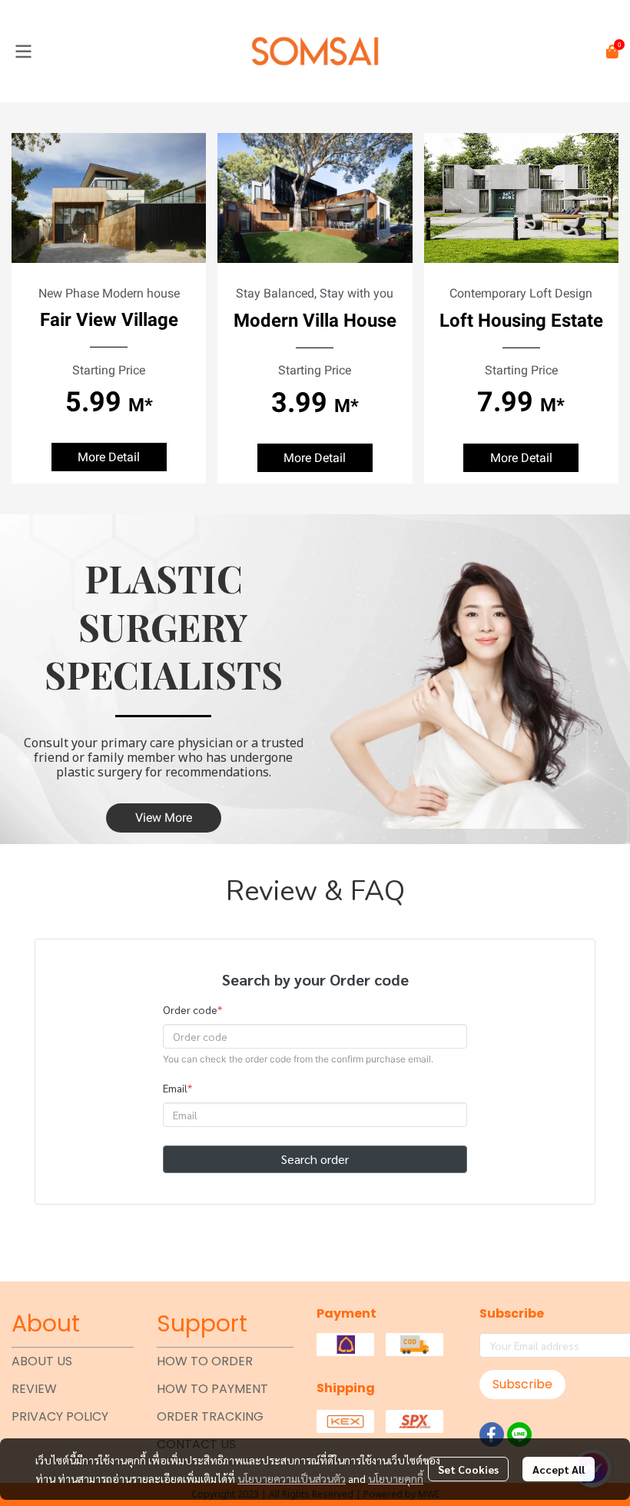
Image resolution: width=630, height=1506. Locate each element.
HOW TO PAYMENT (212, 1389)
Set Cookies (468, 1469)
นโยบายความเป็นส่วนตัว (291, 1478)
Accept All (558, 1469)
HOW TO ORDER (205, 1361)
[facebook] (491, 1434)
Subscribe (522, 1384)
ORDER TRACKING (210, 1416)
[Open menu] (23, 51)
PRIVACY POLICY (60, 1416)
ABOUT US (42, 1361)
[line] (519, 1434)
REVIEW (34, 1389)
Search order (315, 1159)
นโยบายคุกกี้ (395, 1478)
